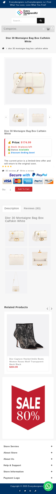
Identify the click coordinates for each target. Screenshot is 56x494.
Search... (41, 20)
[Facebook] (20, 491)
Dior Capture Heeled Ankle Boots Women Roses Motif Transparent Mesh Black (26, 361)
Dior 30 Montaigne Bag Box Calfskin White (24, 219)
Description (11, 208)
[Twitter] (25, 491)
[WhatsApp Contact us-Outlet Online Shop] (48, 486)
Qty (4, 189)
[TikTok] (35, 491)
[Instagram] (30, 491)
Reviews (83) (32, 208)
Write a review (26, 171)
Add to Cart (23, 189)
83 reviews (11, 171)
